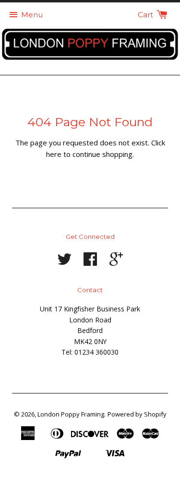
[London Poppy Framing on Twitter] (64, 262)
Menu (32, 14)
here (53, 154)
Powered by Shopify (137, 414)
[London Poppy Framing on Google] (116, 262)
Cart (146, 14)
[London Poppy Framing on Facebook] (90, 262)
